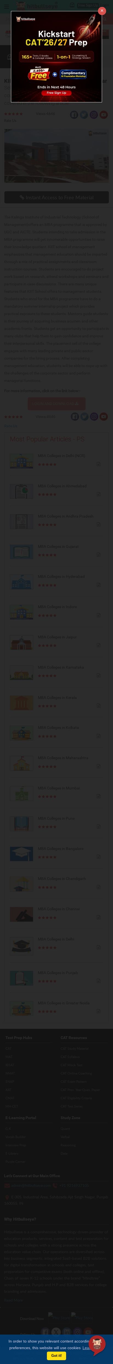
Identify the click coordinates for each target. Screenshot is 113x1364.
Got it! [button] (56, 1356)
